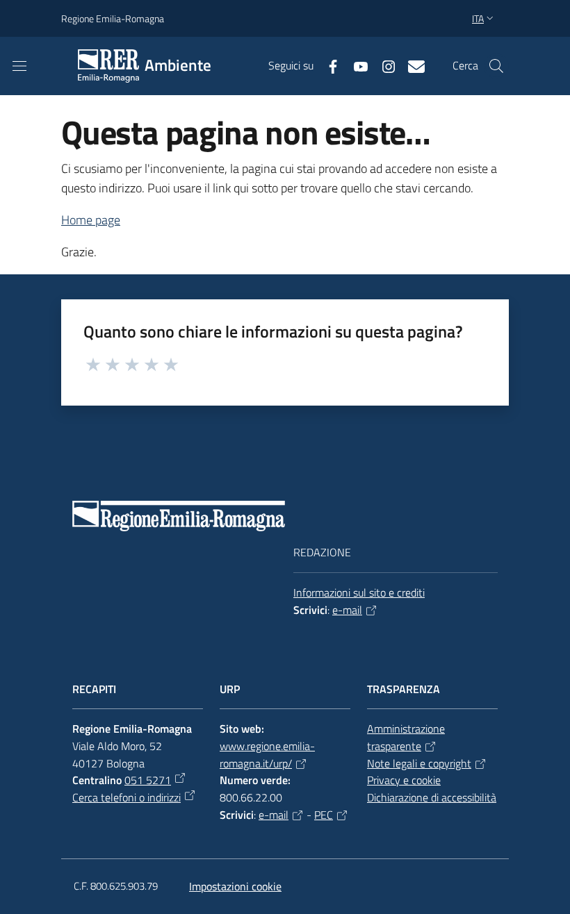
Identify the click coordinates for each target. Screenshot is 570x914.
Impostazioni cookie (235, 886)
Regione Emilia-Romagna (112, 18)
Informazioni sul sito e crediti (359, 592)
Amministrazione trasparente (406, 737)
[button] (496, 65)
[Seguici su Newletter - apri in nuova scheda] (411, 65)
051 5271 (147, 780)
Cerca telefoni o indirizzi (126, 797)
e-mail (347, 609)
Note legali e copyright (419, 763)
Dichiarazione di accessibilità (431, 797)
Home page (90, 219)
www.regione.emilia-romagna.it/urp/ (267, 755)
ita (478, 18)
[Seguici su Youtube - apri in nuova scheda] (355, 65)
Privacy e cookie (404, 780)
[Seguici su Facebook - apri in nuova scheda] (327, 65)
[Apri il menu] (19, 66)
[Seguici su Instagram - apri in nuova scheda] (383, 65)
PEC (323, 814)
